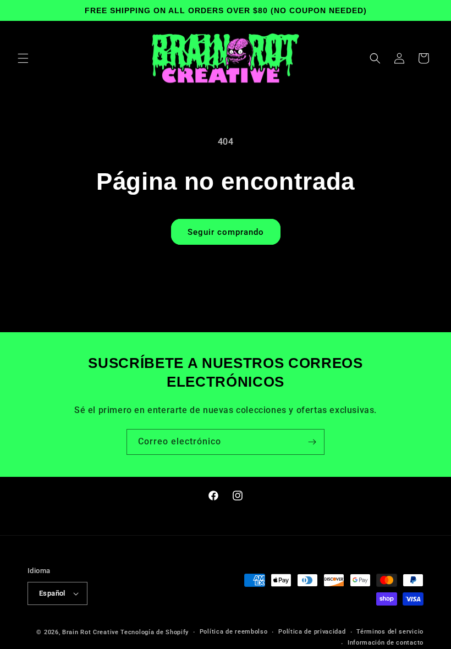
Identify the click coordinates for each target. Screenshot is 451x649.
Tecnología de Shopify (154, 632)
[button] (23, 58)
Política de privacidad (311, 631)
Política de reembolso (234, 631)
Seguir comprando (226, 232)
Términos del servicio (390, 631)
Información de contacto (386, 642)
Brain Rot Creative (90, 632)
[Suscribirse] (312, 442)
